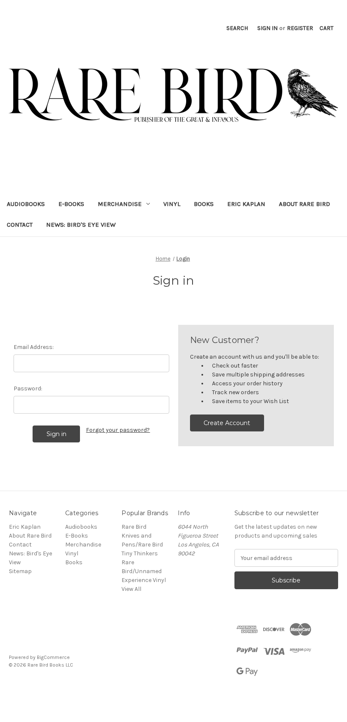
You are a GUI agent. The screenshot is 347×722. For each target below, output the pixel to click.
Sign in (267, 28)
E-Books (71, 204)
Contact (20, 224)
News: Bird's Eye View (81, 224)
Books (204, 204)
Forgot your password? (118, 430)
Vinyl (171, 204)
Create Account (227, 423)
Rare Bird (133, 526)
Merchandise (120, 204)
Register (300, 28)
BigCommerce (53, 657)
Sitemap (20, 571)
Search (237, 28)
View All (131, 589)
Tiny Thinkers (139, 553)
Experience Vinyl (143, 580)
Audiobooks (26, 204)
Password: (28, 388)
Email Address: (34, 347)
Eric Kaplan (246, 204)
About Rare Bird (304, 204)
